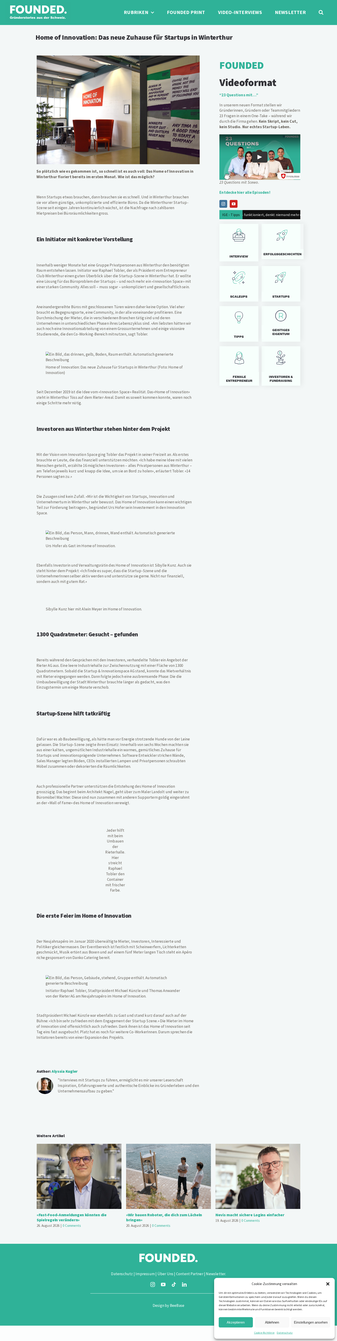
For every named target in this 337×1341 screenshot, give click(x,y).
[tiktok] (174, 1284)
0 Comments (72, 1225)
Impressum (145, 1273)
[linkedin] (184, 1284)
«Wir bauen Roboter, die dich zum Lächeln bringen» (168, 1176)
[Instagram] (223, 204)
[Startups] (281, 241)
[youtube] (163, 1284)
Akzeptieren (236, 1322)
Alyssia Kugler (65, 1071)
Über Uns (165, 1273)
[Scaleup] (238, 284)
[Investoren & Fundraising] (281, 366)
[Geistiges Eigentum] (281, 324)
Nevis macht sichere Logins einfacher (258, 1176)
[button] (328, 1284)
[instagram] (153, 1284)
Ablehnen (272, 1322)
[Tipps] (238, 324)
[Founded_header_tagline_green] (38, 4)
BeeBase (177, 1305)
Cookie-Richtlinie (264, 1332)
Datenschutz (285, 1332)
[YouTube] (234, 204)
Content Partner (189, 1273)
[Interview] (238, 243)
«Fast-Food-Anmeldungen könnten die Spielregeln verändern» (79, 1176)
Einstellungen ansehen (311, 1322)
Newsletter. (216, 1273)
